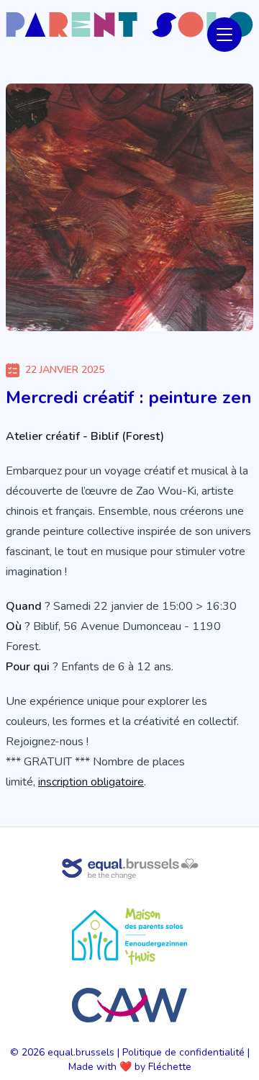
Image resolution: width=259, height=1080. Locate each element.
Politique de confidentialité (183, 1052)
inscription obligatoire (91, 782)
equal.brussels (80, 1052)
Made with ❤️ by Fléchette (129, 1067)
